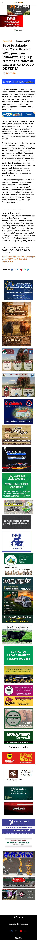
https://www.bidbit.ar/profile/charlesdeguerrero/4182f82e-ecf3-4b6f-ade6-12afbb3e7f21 (18, 259)
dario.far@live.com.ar (18, 924)
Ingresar (20, 917)
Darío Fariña (11, 73)
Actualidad (7, 41)
